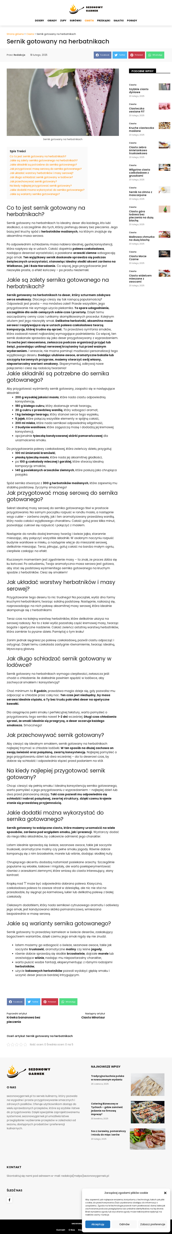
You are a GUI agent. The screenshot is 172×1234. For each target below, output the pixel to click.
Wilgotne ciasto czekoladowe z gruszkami (139, 172)
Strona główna (15, 34)
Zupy (63, 20)
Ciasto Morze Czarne (137, 257)
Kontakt (60, 1229)
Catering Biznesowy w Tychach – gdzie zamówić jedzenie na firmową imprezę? (107, 1109)
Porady (132, 20)
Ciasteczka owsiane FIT (137, 110)
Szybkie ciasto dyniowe (138, 90)
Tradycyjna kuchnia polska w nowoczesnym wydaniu (107, 1077)
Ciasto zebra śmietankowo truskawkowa (138, 150)
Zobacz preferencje (152, 1224)
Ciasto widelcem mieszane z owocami (140, 278)
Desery (39, 20)
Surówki (75, 20)
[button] (165, 1193)
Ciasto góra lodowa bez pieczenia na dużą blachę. (141, 216)
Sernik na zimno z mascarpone (140, 193)
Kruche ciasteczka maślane (141, 129)
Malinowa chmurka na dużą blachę (142, 238)
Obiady (52, 20)
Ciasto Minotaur (93, 1017)
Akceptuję (97, 1224)
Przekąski (103, 20)
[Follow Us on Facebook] (9, 1200)
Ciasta (89, 20)
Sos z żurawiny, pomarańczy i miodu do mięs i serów (108, 1132)
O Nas (72, 1229)
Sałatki (119, 20)
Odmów (124, 1224)
